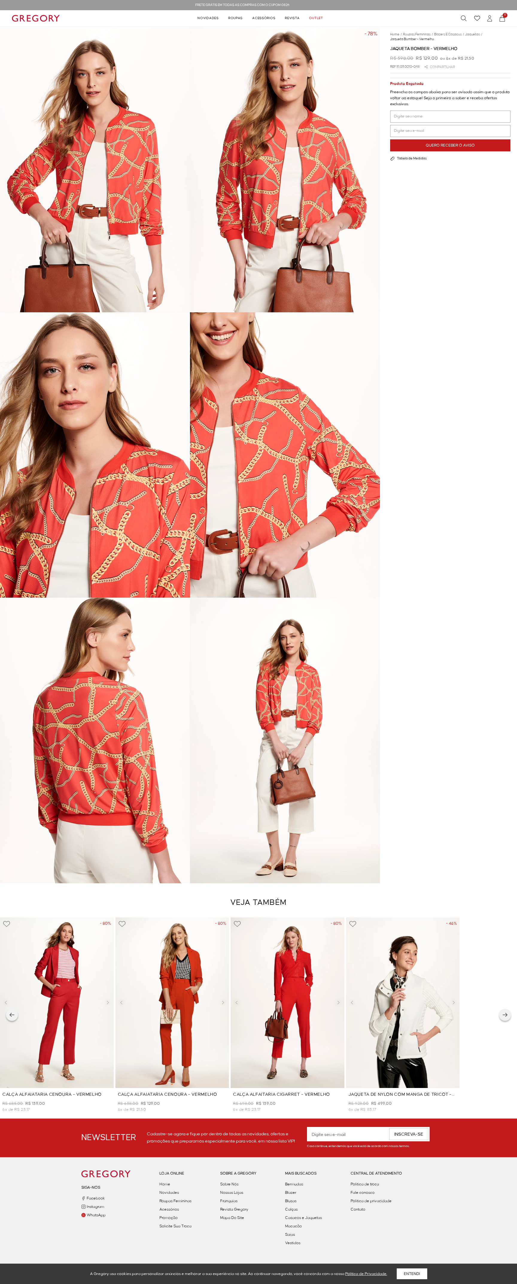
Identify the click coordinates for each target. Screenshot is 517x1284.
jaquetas (473, 34)
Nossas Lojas (231, 1192)
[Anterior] (12, 1015)
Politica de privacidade (371, 1201)
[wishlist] (477, 18)
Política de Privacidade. (366, 1274)
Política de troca (365, 1184)
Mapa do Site (232, 1218)
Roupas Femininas (175, 1201)
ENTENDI (412, 1274)
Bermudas (294, 1184)
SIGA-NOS (90, 1187)
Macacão (293, 1226)
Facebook (96, 1198)
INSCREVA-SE (408, 1134)
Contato (358, 1209)
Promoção (168, 1218)
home (396, 34)
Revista (292, 18)
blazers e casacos (449, 34)
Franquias (229, 1201)
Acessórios (263, 18)
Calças (291, 1209)
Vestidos (292, 1243)
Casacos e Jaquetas (303, 1218)
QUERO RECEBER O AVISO (450, 145)
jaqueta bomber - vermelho (412, 39)
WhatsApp (96, 1215)
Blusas (290, 1201)
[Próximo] (505, 1015)
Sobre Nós (229, 1184)
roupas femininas (418, 34)
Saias (290, 1234)
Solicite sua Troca (175, 1226)
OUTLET (316, 18)
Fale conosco (363, 1192)
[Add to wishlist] (6, 924)
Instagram (95, 1207)
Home (164, 1184)
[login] (489, 18)
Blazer (290, 1192)
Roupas (235, 18)
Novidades (207, 18)
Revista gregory (234, 1209)
